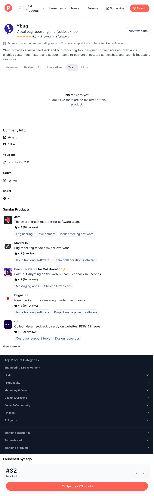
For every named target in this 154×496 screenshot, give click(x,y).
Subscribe (117, 8)
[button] (84, 67)
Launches (56, 8)
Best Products (32, 8)
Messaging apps (27, 286)
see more (9, 59)
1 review (46, 36)
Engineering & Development (35, 234)
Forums (93, 8)
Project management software (75, 312)
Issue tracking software (108, 43)
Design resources (67, 338)
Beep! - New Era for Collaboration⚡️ (40, 269)
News (75, 8)
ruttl (17, 321)
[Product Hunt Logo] (8, 8)
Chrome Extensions (58, 286)
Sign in (141, 8)
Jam (17, 217)
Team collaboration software (74, 260)
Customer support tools (75, 43)
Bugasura (21, 295)
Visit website (138, 31)
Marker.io (21, 243)
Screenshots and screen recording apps (32, 43)
